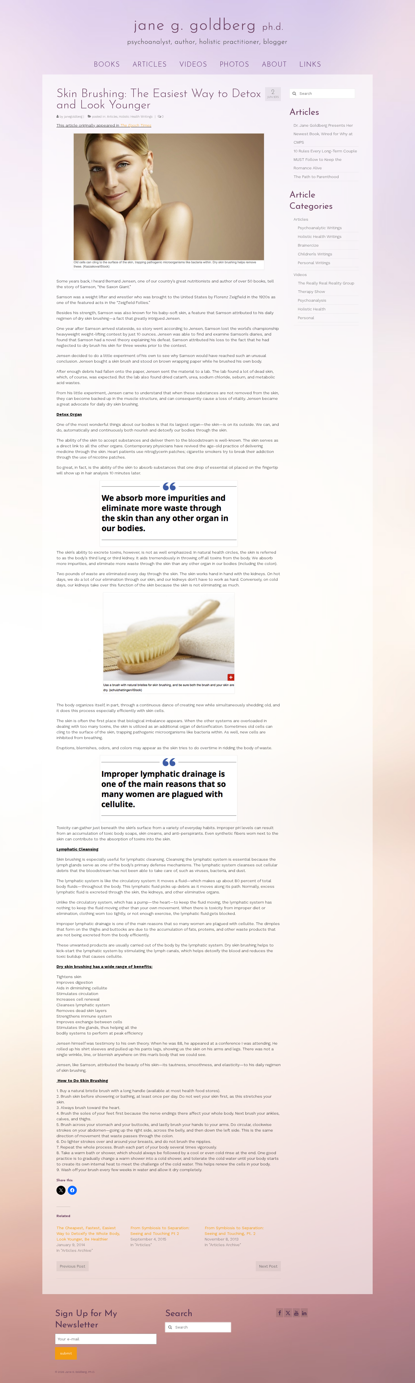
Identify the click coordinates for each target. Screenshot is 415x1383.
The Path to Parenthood (316, 176)
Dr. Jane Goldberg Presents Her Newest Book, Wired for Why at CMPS (323, 133)
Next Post (268, 1266)
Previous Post (72, 1266)
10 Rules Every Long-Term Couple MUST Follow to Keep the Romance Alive (325, 159)
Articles (112, 117)
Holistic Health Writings (135, 117)
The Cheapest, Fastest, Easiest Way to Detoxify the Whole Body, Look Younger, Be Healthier (88, 1233)
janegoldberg (73, 117)
